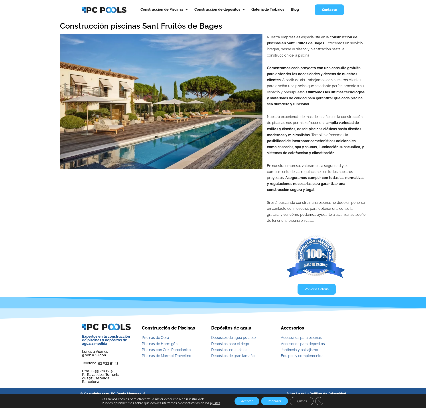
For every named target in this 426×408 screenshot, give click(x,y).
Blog (295, 9)
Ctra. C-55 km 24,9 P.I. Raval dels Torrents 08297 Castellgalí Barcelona (100, 376)
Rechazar (274, 401)
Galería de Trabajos (267, 9)
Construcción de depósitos (217, 9)
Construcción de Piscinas (161, 9)
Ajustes (301, 401)
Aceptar (247, 401)
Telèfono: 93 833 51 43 (100, 363)
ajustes (215, 403)
